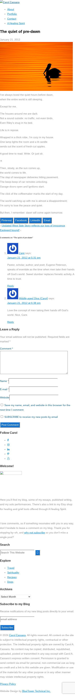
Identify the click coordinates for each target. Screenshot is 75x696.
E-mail (3, 389)
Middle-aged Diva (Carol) (33, 298)
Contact (11, 18)
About (10, 9)
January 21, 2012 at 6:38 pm (24, 302)
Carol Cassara (17, 635)
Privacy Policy (8, 683)
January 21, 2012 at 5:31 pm (24, 257)
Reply (10, 285)
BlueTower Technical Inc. (36, 691)
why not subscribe (34, 532)
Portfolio (12, 13)
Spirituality (13, 572)
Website (4, 397)
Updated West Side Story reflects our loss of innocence (33, 225)
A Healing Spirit (16, 23)
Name (3, 381)
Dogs (10, 581)
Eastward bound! (9, 230)
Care (22, 253)
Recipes (12, 577)
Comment (6, 348)
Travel (10, 567)
